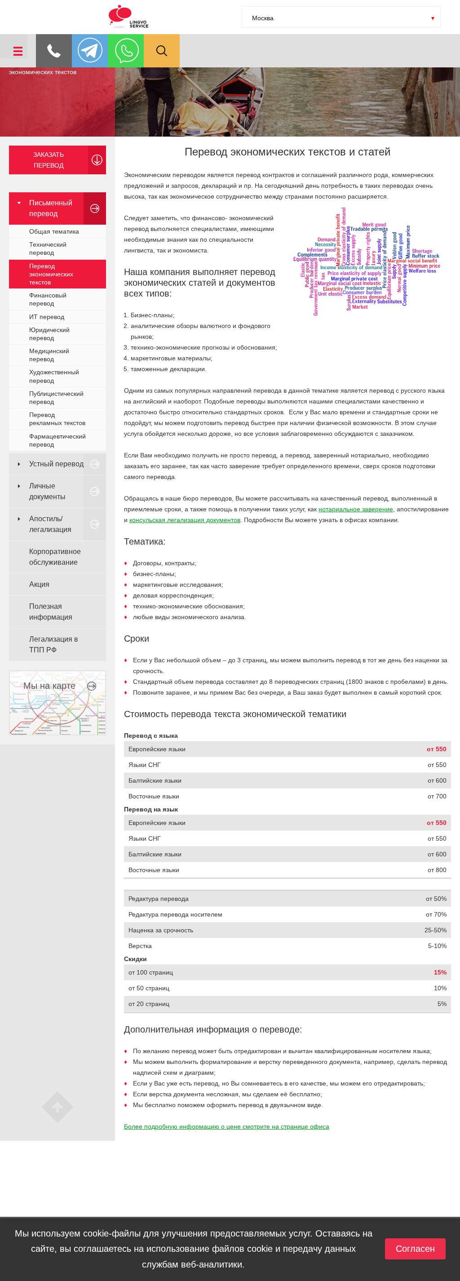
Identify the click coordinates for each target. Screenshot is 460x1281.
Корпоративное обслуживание (55, 557)
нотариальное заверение (355, 509)
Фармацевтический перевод (57, 440)
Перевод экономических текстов (51, 274)
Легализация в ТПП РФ (53, 644)
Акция (39, 584)
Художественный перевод (54, 376)
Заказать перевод (48, 160)
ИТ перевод (46, 316)
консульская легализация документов (184, 519)
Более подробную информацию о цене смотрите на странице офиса (226, 1126)
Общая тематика (54, 231)
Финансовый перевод (47, 299)
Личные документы (47, 491)
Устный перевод (56, 464)
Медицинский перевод (49, 355)
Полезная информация (50, 612)
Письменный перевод (50, 208)
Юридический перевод (49, 333)
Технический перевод (47, 248)
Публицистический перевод (56, 397)
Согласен (415, 1249)
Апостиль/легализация (50, 524)
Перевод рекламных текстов (57, 418)
